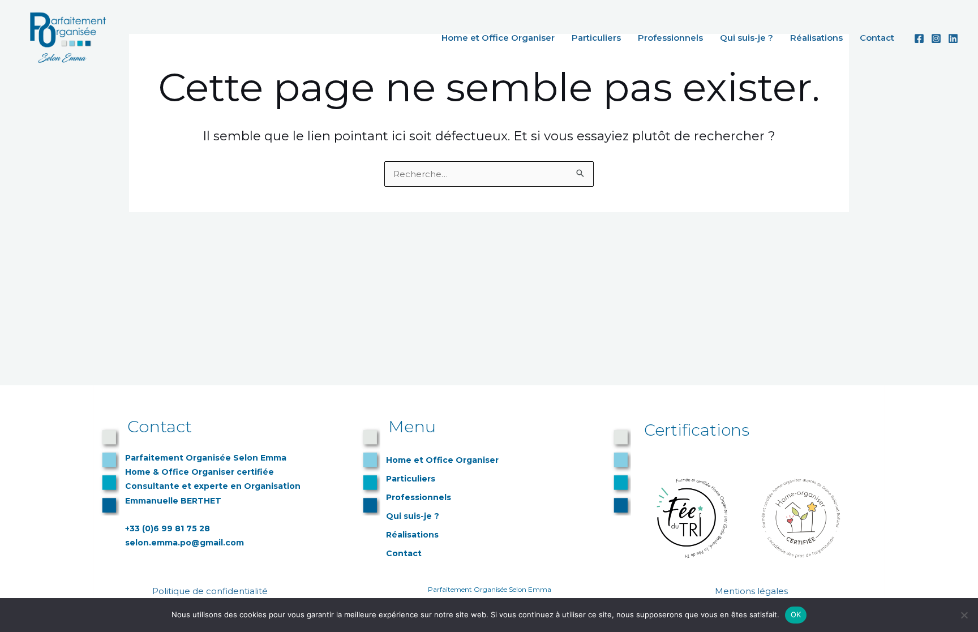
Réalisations (816, 37)
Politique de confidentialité (211, 591)
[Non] (964, 615)
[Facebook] (919, 38)
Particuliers (596, 37)
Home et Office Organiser (498, 37)
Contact (877, 37)
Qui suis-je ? (746, 37)
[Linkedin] (953, 38)
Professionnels (670, 37)
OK (796, 614)
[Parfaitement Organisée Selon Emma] (65, 36)
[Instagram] (936, 38)
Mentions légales (752, 591)
